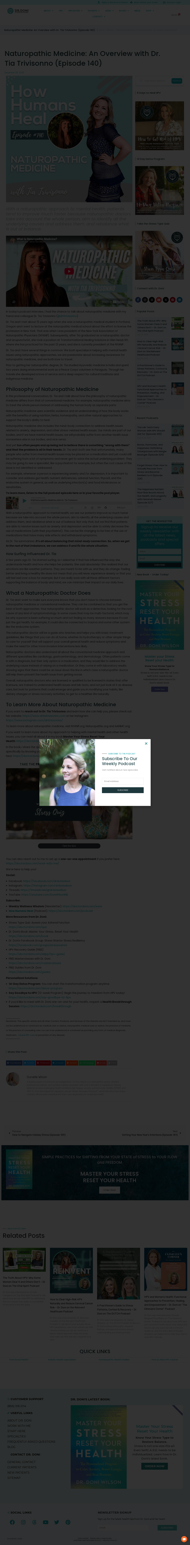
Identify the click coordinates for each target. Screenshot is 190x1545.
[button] (184, 1539)
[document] (95, 772)
